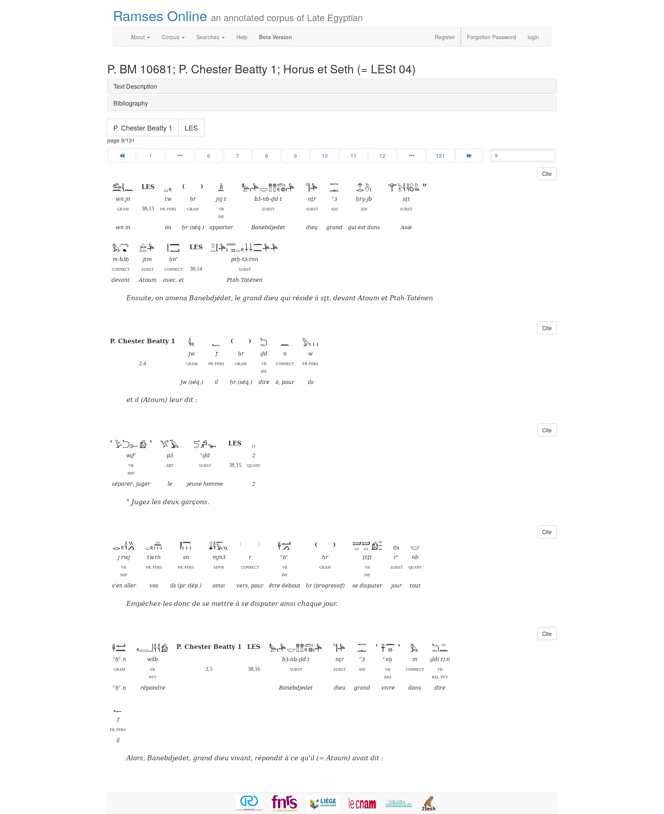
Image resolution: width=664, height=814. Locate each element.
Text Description (135, 86)
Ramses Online (238, 15)
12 (382, 155)
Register (445, 37)
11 (353, 155)
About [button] (138, 37)
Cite (547, 173)
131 (440, 155)
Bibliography (130, 103)
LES (191, 127)
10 (325, 155)
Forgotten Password (491, 37)
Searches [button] (208, 37)
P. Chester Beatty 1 (143, 127)
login (533, 37)
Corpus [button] (171, 37)
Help (241, 37)
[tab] (332, 86)
